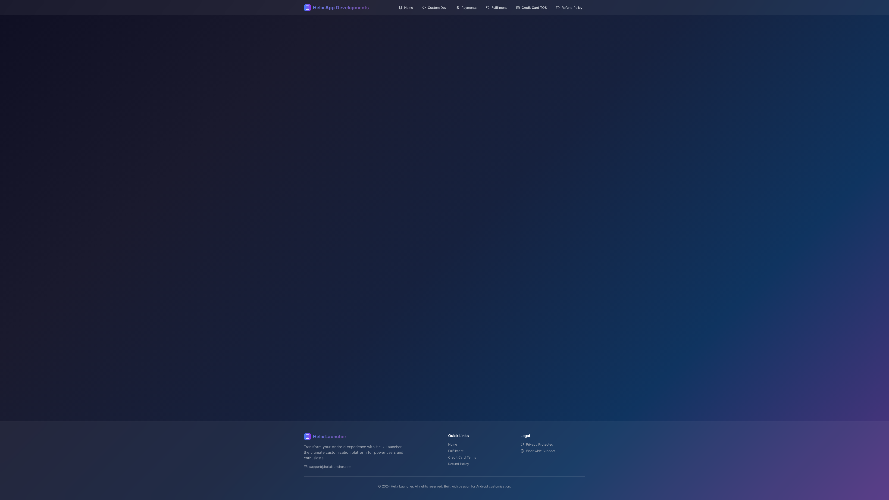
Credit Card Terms (462, 457)
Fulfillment (455, 451)
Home (452, 444)
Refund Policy (458, 464)
